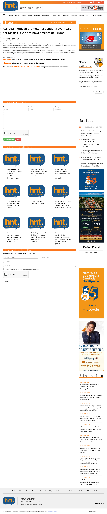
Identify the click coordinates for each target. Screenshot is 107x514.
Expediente (33, 504)
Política (17, 15)
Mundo (81, 15)
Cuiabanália (45, 15)
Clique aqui (7, 59)
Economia (37, 15)
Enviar (7, 281)
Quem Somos (25, 504)
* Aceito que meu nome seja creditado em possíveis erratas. (22, 269)
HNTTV (88, 15)
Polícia (30, 15)
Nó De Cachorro (97, 15)
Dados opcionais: (59, 107)
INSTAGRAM (24, 67)
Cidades (24, 15)
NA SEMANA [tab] (89, 127)
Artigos (53, 15)
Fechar (18, 139)
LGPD (40, 504)
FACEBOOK (35, 67)
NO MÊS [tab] (99, 127)
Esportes (66, 15)
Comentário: (6, 113)
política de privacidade (52, 511)
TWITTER (15, 67)
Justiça (11, 15)
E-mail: (30, 107)
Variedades (74, 15)
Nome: (5, 107)
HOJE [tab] (80, 127)
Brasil (59, 15)
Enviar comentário (9, 139)
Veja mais (98, 92)
